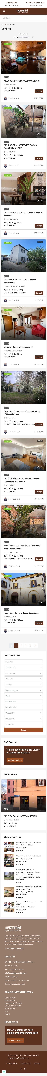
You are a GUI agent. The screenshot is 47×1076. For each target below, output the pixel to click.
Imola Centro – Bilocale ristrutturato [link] (28, 856)
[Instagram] (25, 1069)
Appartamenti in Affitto (13, 1006)
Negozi (7, 1014)
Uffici (6, 1011)
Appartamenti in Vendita (13, 1003)
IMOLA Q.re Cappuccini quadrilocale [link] (28, 842)
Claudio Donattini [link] (14, 98)
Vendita (40, 43)
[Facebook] (21, 1069)
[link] (23, 57)
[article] (23, 804)
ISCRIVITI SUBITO (15, 760)
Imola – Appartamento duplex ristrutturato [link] (21, 613)
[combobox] (26, 37)
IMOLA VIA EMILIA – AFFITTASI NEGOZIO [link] (20, 816)
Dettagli (39, 91)
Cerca (23, 730)
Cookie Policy (26, 1063)
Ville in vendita (10, 1008)
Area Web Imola (23, 1058)
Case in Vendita (10, 998)
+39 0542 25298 (12, 2)
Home (5, 24)
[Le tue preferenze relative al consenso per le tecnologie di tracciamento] (4, 1072)
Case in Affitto (10, 1000)
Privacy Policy (12, 1063)
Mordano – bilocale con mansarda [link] (18, 347)
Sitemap (37, 1063)
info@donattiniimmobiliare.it (11, 5)
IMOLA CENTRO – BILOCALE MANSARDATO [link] (21, 81)
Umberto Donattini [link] (14, 432)
